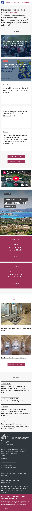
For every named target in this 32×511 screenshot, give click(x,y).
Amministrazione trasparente (12, 486)
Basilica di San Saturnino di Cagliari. (14, 358)
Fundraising (5, 482)
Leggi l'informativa (6, 501)
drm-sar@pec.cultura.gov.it (8, 467)
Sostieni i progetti (16, 365)
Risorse (12, 480)
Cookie (10, 490)
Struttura (4, 474)
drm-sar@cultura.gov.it (7, 465)
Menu (26, 2)
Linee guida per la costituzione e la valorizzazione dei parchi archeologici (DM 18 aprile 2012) (15, 426)
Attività (13, 474)
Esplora (16, 283)
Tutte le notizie (16, 157)
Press (18, 480)
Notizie (26, 474)
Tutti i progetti (16, 161)
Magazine (4, 476)
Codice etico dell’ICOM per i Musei (13, 401)
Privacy (4, 490)
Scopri (16, 257)
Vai (16, 230)
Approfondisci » (16, 46)
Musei (20, 474)
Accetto (7, 508)
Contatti (4, 480)
